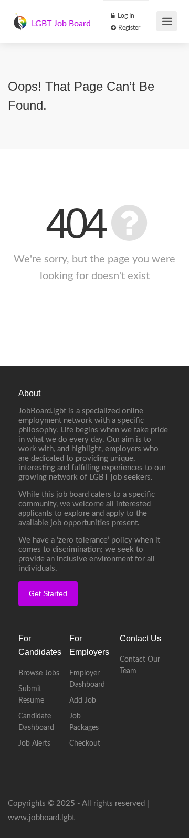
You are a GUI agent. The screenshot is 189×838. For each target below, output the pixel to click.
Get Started (48, 593)
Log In (125, 16)
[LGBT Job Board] (19, 16)
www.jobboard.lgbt (41, 818)
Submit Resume (31, 694)
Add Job (82, 700)
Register (128, 28)
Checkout (84, 743)
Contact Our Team (140, 665)
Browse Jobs (38, 673)
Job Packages (84, 722)
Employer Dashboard (87, 679)
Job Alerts (34, 743)
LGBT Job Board (61, 23)
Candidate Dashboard (36, 722)
